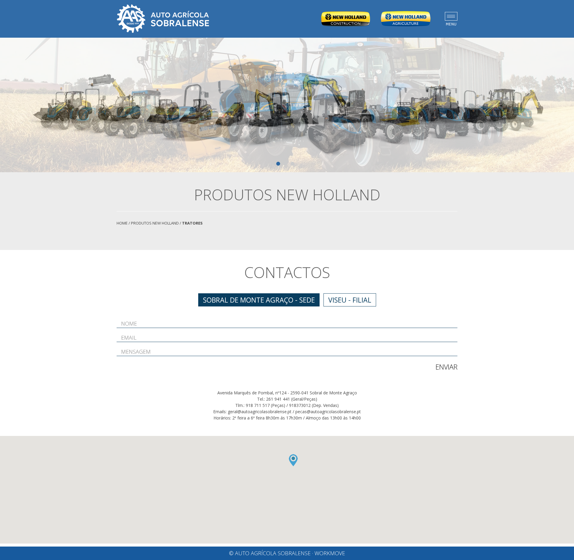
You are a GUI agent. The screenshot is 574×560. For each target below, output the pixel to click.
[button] (293, 460)
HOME (122, 223)
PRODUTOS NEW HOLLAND (155, 223)
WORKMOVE (330, 553)
